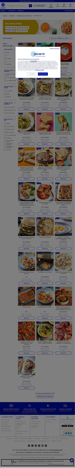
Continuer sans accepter (54, 48)
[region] (38, 62)
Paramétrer (32, 73)
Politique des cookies (39, 70)
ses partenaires (33, 61)
